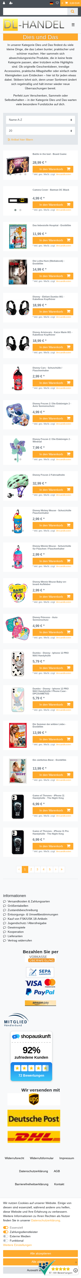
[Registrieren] (11, 3)
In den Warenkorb (51, 169)
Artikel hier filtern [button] (22, 139)
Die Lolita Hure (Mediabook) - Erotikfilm (49, 262)
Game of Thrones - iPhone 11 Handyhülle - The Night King (48, 796)
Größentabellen (18, 905)
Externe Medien (20, 1236)
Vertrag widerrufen (20, 940)
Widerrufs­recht (14, 1158)
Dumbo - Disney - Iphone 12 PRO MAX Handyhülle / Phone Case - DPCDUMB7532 (51, 691)
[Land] (51, 3)
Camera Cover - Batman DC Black (51, 190)
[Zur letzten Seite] (62, 869)
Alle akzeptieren (40, 1253)
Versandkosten (63, 174)
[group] (17, 165)
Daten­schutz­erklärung (33, 1171)
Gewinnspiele (16, 927)
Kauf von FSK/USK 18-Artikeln (27, 918)
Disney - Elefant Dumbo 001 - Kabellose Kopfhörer (48, 297)
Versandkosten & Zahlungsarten (29, 901)
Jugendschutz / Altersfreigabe (27, 923)
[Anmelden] (4, 3)
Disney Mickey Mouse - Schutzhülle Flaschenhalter (52, 511)
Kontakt (59, 1184)
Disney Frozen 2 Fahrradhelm (49, 475)
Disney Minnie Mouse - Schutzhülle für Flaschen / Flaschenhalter (52, 547)
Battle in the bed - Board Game (49, 154)
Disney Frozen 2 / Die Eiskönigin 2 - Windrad (52, 440)
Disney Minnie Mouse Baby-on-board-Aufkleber (50, 582)
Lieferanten (15, 936)
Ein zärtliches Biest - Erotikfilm (49, 760)
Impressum (66, 1158)
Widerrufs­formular (42, 1158)
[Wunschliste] (57, 3)
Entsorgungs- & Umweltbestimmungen (33, 914)
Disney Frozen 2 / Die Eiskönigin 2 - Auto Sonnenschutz (52, 404)
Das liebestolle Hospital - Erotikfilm (52, 225)
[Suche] (72, 11)
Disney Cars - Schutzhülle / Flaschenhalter (47, 369)
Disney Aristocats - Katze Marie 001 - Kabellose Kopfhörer (52, 333)
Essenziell (16, 1227)
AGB (57, 1171)
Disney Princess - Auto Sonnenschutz (45, 618)
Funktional (16, 1240)
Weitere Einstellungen (17, 1245)
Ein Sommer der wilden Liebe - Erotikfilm (49, 725)
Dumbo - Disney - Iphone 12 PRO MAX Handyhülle (51, 654)
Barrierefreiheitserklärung (31, 1184)
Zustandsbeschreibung (23, 910)
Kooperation (16, 931)
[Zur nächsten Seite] (56, 869)
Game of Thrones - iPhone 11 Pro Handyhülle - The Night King (51, 832)
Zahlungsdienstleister (24, 1232)
